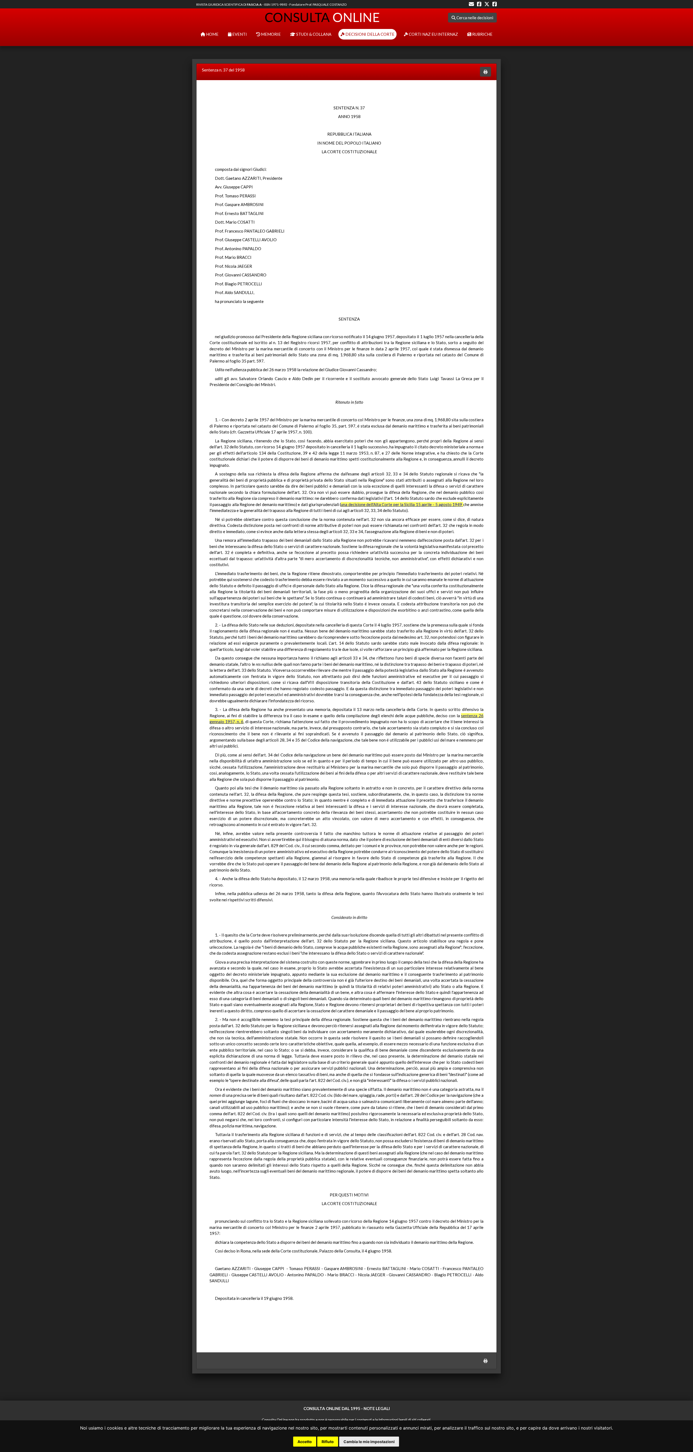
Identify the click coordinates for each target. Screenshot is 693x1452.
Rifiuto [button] (328, 1441)
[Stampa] (485, 72)
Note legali (377, 1408)
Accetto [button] (305, 1441)
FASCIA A (254, 4)
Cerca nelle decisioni (474, 17)
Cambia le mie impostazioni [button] (369, 1441)
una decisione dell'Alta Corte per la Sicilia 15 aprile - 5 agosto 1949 (402, 504)
